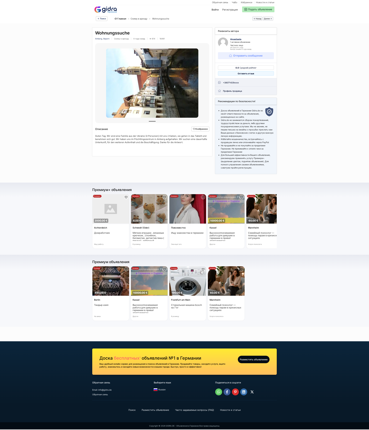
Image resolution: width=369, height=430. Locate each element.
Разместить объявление (254, 359)
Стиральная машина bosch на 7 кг (186, 306)
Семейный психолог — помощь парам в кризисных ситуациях (264, 235)
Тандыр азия (101, 305)
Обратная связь (220, 2)
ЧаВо (234, 2)
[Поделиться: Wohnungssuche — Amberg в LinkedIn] (243, 391)
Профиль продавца (232, 91)
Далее (267, 18)
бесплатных (127, 358)
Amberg (98, 39)
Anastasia (235, 39)
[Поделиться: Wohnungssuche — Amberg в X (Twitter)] (252, 391)
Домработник (102, 233)
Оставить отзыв (246, 73)
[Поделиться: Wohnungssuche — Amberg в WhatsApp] (218, 391)
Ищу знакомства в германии (187, 233)
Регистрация (230, 9)
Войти (215, 9)
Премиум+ (97, 196)
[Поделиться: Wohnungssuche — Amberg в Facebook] (227, 391)
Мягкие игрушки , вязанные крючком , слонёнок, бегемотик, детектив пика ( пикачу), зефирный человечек (148, 236)
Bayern (106, 39)
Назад (258, 18)
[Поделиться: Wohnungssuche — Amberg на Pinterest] (235, 391)
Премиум (97, 268)
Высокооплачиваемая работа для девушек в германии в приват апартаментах (222, 236)
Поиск (102, 18)
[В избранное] (126, 197)
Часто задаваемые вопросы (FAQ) (194, 410)
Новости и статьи (265, 2)
